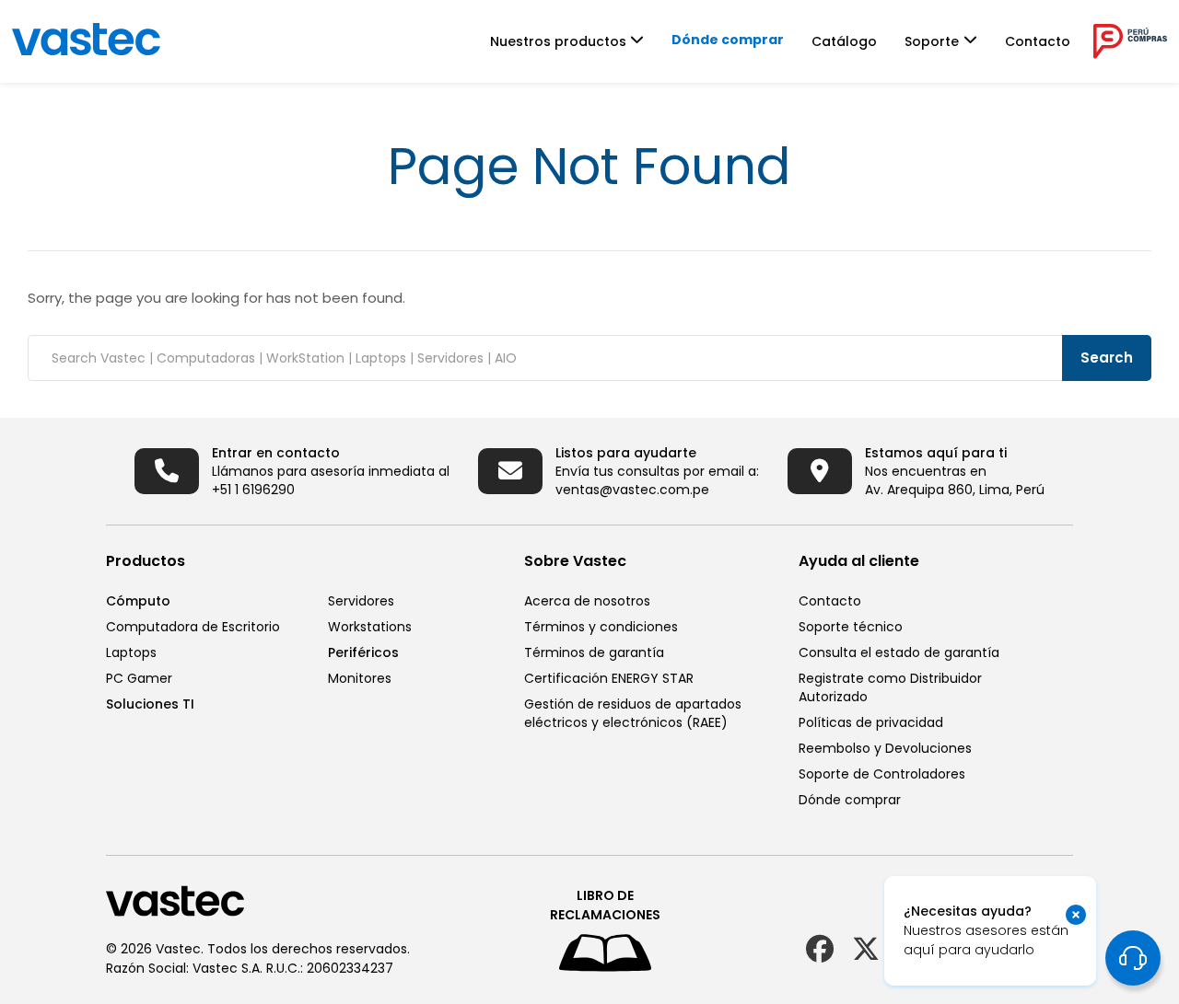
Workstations (370, 626)
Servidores (361, 601)
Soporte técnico (851, 626)
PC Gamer (139, 678)
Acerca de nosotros (587, 601)
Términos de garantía (594, 652)
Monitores (359, 678)
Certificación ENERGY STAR (609, 678)
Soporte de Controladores (882, 774)
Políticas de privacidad (871, 722)
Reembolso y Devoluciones (885, 748)
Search (1106, 357)
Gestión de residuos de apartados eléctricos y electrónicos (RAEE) (632, 713)
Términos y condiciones (601, 626)
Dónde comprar (727, 39)
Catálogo (844, 41)
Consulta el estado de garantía (899, 652)
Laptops (131, 652)
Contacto (1037, 41)
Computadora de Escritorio (193, 626)
